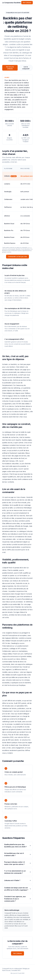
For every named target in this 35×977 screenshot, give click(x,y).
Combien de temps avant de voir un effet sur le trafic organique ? (16, 889)
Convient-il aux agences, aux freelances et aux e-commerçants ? (15, 899)
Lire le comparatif (25, 67)
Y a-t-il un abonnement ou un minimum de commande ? (15, 872)
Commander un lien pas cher (17, 256)
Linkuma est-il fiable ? (12, 880)
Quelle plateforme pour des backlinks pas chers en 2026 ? (15, 846)
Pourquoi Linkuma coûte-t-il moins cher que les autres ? (14, 863)
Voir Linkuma (27, 2)
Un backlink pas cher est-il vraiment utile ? (14, 854)
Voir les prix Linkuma (10, 67)
